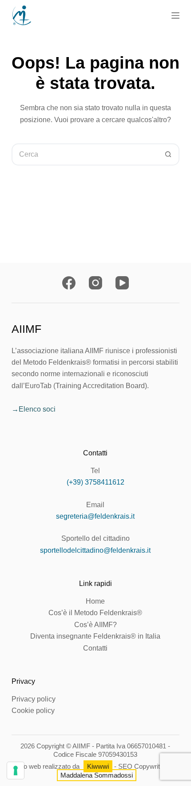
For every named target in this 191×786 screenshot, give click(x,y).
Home (95, 601)
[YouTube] (122, 282)
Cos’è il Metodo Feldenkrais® (95, 612)
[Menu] (175, 15)
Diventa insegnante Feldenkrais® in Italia (95, 636)
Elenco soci (37, 409)
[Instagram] (95, 282)
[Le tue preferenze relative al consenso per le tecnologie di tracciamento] (15, 770)
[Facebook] (69, 282)
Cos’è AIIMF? (95, 624)
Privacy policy (34, 699)
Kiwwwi (98, 766)
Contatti (95, 648)
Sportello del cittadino (95, 538)
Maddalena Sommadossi (96, 775)
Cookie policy (33, 710)
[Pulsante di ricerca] (168, 154)
